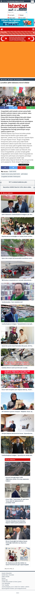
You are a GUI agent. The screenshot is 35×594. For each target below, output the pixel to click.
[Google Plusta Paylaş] (22, 107)
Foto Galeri (23, 18)
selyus (17, 592)
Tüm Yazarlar (5, 585)
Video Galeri (12, 18)
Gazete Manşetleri (7, 573)
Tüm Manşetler (6, 583)
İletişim (22, 15)
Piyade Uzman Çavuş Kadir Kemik (10, 174)
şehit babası (24, 174)
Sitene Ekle (5, 580)
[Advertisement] (17, 59)
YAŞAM (11, 79)
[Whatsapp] (30, 107)
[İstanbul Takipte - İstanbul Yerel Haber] (17, 6)
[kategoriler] (33, 29)
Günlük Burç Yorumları (8, 575)
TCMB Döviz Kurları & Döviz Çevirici (11, 581)
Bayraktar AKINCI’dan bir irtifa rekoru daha (17, 187)
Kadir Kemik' (12, 171)
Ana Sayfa (11, 15)
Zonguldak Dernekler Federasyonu (10, 176)
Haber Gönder (5, 576)
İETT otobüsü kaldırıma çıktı (18, 182)
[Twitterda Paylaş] (13, 107)
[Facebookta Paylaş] (4, 107)
